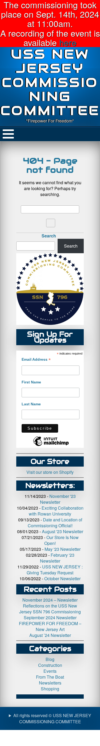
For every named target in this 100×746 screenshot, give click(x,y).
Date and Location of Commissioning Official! (55, 523)
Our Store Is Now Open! (61, 540)
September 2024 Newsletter (50, 617)
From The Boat (50, 677)
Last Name (31, 404)
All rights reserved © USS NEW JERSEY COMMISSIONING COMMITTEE (52, 718)
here (68, 42)
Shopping (50, 689)
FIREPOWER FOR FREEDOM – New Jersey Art (50, 626)
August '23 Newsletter (62, 531)
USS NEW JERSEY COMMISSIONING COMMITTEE (50, 82)
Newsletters (50, 683)
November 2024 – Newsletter (50, 600)
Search (49, 236)
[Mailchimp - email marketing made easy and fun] (51, 446)
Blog (50, 659)
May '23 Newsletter (63, 549)
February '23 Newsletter (57, 558)
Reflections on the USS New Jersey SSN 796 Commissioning (50, 609)
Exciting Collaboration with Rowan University (56, 511)
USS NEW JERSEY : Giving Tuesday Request (55, 570)
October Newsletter (62, 578)
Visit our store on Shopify (50, 472)
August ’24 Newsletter (50, 635)
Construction (50, 665)
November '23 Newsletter (58, 499)
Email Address (36, 359)
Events (50, 671)
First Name (31, 382)
